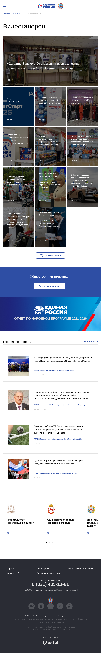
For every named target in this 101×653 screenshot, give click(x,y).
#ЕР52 (36, 371)
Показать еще (53, 255)
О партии (9, 568)
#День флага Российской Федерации (71, 405)
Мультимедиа (19, 14)
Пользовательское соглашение (50, 622)
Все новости (90, 341)
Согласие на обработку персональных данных (50, 629)
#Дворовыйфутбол (59, 439)
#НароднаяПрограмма (48, 371)
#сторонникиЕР (45, 405)
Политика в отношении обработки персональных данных (50, 627)
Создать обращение (49, 286)
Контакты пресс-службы (48, 573)
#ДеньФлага (44, 473)
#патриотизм (54, 473)
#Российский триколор (68, 473)
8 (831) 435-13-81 (50, 584)
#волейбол (78, 439)
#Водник (70, 439)
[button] (46, 542)
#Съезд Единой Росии (65, 371)
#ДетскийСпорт (45, 439)
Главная (6, 14)
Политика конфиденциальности (50, 625)
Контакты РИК (12, 573)
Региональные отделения (80, 568)
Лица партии (43, 568)
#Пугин (54, 405)
